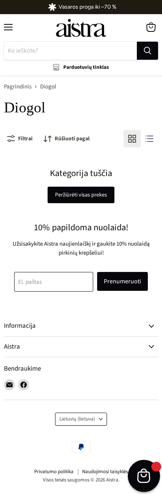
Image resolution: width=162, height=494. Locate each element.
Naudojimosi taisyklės (105, 471)
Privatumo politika (54, 471)
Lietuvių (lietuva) (77, 418)
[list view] (149, 138)
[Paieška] (147, 51)
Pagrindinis (17, 86)
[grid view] (132, 138)
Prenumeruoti (122, 281)
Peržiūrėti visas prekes (81, 195)
